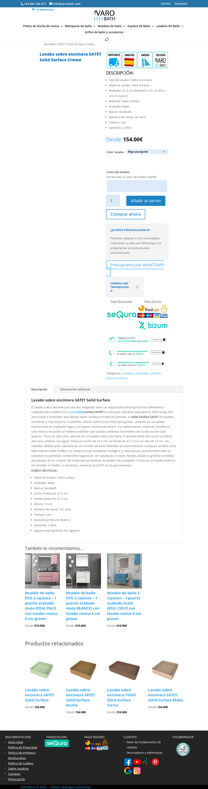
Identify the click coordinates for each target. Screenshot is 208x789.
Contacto (180, 3)
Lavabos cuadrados (135, 373)
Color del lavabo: (118, 172)
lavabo (71, 412)
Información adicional (75, 389)
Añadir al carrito (146, 200)
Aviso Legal (15, 742)
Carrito (166, 3)
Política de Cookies (20, 763)
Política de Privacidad (22, 747)
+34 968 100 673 (35, 4)
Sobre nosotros (18, 768)
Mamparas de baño (78, 26)
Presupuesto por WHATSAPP (137, 265)
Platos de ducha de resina (41, 26)
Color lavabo (115, 152)
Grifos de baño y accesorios (104, 32)
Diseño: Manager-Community (71, 787)
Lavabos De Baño (168, 26)
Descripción (39, 389)
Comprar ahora (125, 214)
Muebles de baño (110, 26)
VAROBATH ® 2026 (33, 787)
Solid (79, 412)
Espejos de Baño (139, 26)
